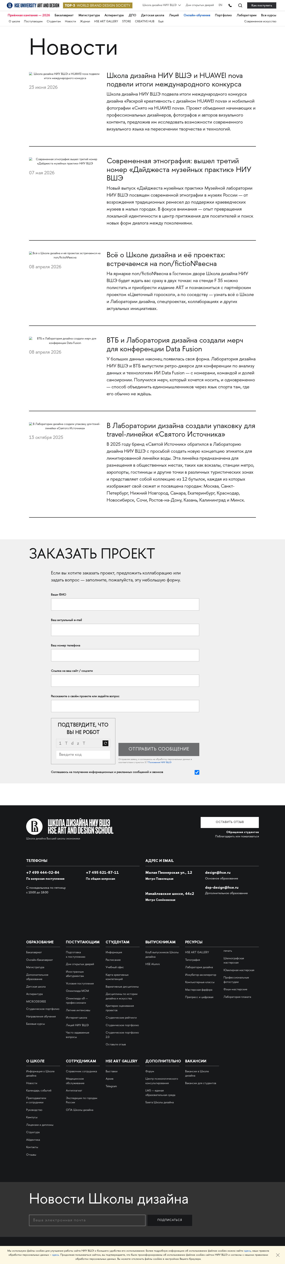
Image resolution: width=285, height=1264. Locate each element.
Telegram (111, 1086)
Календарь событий (38, 1090)
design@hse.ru (218, 872)
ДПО (132, 15)
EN (220, 5)
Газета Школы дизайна (159, 1102)
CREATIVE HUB (144, 21)
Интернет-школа (76, 1018)
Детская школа (152, 15)
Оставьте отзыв (116, 1044)
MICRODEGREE (36, 1001)
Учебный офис (115, 967)
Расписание (113, 960)
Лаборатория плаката (237, 997)
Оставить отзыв (230, 822)
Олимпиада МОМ (77, 991)
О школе (14, 21)
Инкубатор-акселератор (200, 975)
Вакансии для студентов (200, 1083)
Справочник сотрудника (81, 1071)
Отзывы (31, 1155)
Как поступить (261, 5)
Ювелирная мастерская (239, 970)
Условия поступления (80, 983)
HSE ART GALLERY (106, 21)
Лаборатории (246, 15)
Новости (70, 21)
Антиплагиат (74, 1090)
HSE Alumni (152, 964)
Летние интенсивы (78, 1010)
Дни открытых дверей (200, 5)
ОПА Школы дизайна (79, 1110)
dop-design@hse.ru (221, 887)
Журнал (85, 21)
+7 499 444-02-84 (42, 872)
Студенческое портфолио (42, 1009)
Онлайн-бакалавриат (39, 960)
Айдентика (33, 1140)
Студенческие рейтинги (121, 1018)
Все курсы (268, 15)
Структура (33, 1132)
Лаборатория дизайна (199, 967)
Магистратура (89, 15)
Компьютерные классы (199, 982)
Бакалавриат (64, 15)
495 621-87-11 (102, 872)
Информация (114, 952)
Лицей (174, 15)
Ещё (160, 21)
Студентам (54, 21)
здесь (247, 1250)
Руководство (34, 1110)
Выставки (111, 1071)
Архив (109, 1079)
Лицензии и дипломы (39, 1125)
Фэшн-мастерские (235, 989)
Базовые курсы (35, 1024)
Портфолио (223, 15)
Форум (149, 1071)
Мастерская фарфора (198, 990)
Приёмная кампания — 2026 (29, 15)
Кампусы (31, 1117)
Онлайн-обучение (197, 15)
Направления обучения (41, 1016)
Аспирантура (114, 15)
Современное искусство (260, 21)
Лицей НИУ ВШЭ (77, 1025)
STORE (126, 21)
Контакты (32, 1147)
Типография (192, 960)
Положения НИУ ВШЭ (159, 762)
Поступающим (33, 21)
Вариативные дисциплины (122, 987)
